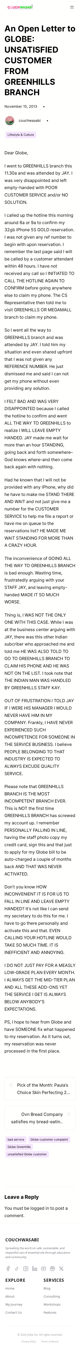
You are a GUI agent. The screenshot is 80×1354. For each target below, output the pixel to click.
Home (9, 1288)
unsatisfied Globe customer (27, 1154)
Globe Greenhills (19, 1147)
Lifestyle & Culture (21, 134)
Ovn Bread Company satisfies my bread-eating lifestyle (37, 1118)
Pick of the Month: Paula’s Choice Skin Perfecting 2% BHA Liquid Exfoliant (43, 1089)
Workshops (52, 1304)
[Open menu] (72, 7)
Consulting (52, 1296)
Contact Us (13, 1312)
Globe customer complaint (49, 1139)
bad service (16, 1139)
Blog (47, 1288)
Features (50, 1312)
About (9, 1296)
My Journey (13, 1304)
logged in (39, 1208)
